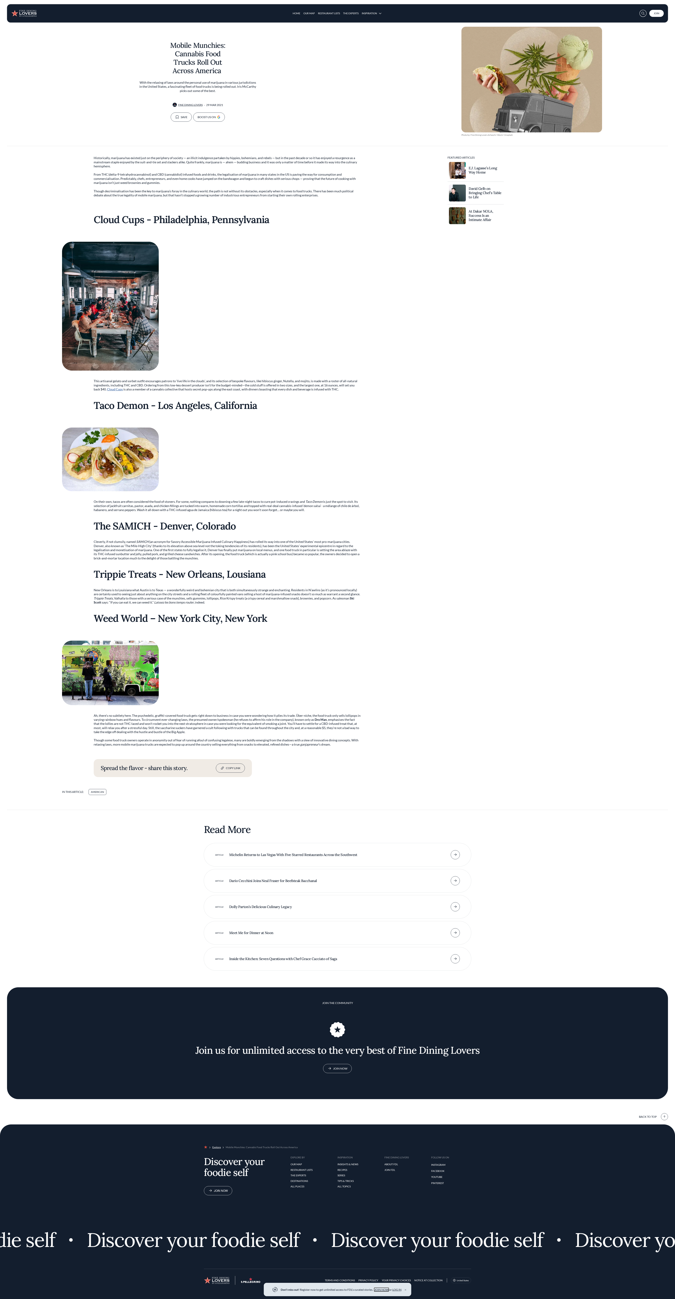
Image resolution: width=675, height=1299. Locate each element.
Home (296, 13)
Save (184, 117)
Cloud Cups (115, 389)
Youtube (436, 1177)
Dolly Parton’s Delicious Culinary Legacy (260, 907)
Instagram (438, 1164)
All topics (344, 1186)
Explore (216, 1147)
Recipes (342, 1170)
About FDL (391, 1164)
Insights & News (348, 1164)
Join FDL (389, 1170)
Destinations (299, 1181)
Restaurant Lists (329, 13)
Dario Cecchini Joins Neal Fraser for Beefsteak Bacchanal (273, 880)
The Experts (351, 13)
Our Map (309, 13)
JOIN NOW (381, 1289)
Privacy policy (368, 1280)
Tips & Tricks (346, 1181)
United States (463, 1280)
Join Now (340, 1068)
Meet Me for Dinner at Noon (251, 933)
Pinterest (437, 1183)
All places (297, 1186)
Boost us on (207, 117)
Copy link (233, 768)
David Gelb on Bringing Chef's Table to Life (485, 193)
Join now (221, 1191)
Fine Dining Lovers (190, 104)
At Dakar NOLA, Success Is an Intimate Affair (481, 215)
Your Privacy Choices (396, 1280)
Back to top (648, 1116)
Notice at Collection (428, 1280)
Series (341, 1175)
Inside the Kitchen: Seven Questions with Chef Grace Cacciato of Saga (283, 959)
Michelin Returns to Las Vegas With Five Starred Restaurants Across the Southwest (293, 854)
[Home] (24, 12)
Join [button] (656, 13)
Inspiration (369, 13)
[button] (643, 13)
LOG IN (396, 1289)
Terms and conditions (340, 1280)
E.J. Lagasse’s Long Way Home (483, 170)
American (97, 791)
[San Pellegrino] (251, 1282)
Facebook (438, 1171)
